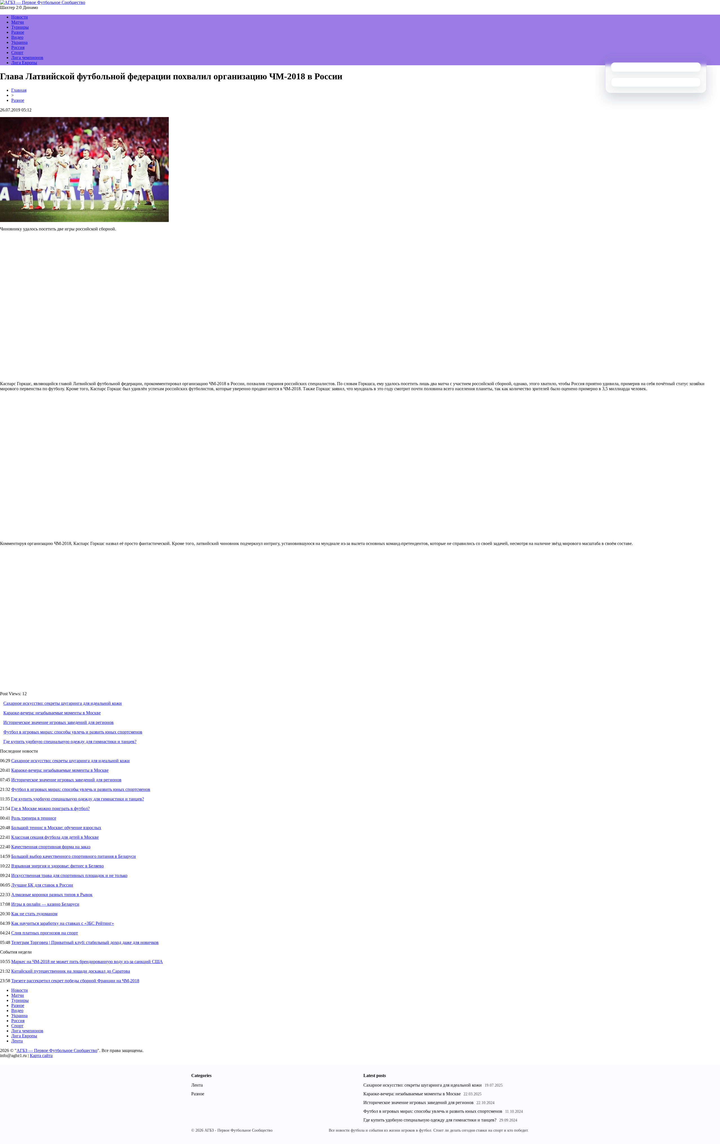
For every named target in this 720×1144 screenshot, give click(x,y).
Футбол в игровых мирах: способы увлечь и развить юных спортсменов (72, 732)
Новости (19, 17)
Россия (17, 47)
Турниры (20, 27)
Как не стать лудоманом (34, 913)
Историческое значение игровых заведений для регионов (58, 722)
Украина (19, 42)
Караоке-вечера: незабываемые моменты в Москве (52, 712)
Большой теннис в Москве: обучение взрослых (56, 827)
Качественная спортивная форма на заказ (50, 846)
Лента (17, 1040)
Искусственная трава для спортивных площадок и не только (69, 875)
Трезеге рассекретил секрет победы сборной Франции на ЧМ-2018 (75, 980)
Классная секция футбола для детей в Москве (55, 837)
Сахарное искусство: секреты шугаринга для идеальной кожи (62, 703)
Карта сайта (41, 1055)
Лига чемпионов (27, 57)
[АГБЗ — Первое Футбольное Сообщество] (42, 2)
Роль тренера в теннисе (33, 818)
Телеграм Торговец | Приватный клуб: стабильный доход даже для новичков (85, 942)
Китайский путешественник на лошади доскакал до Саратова (70, 971)
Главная (18, 90)
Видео (17, 37)
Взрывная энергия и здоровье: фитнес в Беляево (57, 865)
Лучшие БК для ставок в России (42, 885)
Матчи (17, 22)
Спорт (17, 52)
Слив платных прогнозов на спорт (44, 932)
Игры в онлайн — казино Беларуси (45, 904)
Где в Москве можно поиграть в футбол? (50, 808)
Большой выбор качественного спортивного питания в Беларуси (73, 856)
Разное (17, 32)
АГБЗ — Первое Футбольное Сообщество (57, 1050)
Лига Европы (24, 62)
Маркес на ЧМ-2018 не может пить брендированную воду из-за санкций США (87, 961)
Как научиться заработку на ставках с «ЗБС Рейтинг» (62, 923)
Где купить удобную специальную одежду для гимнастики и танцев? (69, 741)
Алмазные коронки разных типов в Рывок (52, 894)
